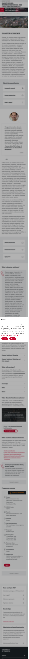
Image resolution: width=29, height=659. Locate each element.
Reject (4, 338)
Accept (12, 338)
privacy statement (6, 335)
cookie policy (16, 335)
